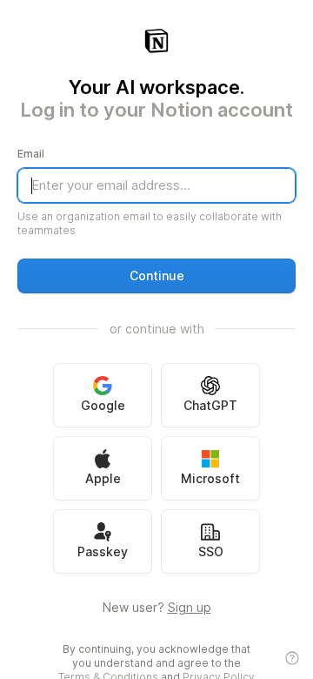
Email (30, 153)
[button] (156, 276)
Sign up (189, 607)
